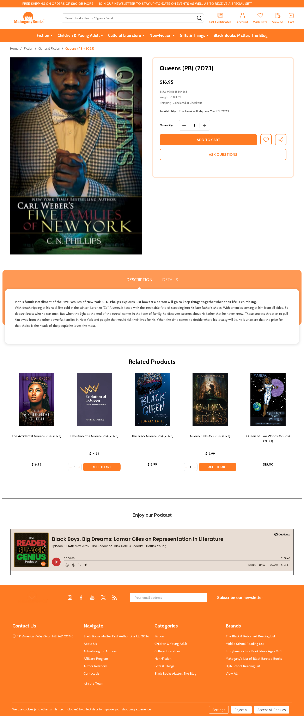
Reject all (241, 710)
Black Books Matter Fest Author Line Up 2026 (116, 636)
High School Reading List (243, 666)
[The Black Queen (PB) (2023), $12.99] (152, 399)
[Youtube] (92, 597)
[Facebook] (81, 597)
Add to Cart (208, 140)
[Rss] (114, 597)
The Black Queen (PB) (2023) (152, 436)
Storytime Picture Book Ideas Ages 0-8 (253, 651)
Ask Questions (223, 154)
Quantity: (167, 125)
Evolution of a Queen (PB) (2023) (94, 436)
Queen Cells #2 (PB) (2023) (210, 436)
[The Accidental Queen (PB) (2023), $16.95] (36, 399)
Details (170, 279)
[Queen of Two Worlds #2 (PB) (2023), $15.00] (268, 399)
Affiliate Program (96, 659)
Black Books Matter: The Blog (240, 35)
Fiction (43, 35)
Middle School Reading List (245, 644)
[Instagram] (69, 597)
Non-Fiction (160, 35)
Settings (218, 710)
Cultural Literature (124, 35)
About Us (90, 644)
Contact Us (91, 673)
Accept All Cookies (271, 710)
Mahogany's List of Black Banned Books (254, 659)
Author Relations (96, 666)
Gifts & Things (192, 35)
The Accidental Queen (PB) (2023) (36, 436)
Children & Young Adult (78, 35)
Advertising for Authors (100, 651)
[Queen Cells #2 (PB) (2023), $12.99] (210, 399)
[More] (51, 35)
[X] (103, 597)
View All (232, 673)
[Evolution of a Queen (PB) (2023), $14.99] (94, 399)
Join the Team (93, 683)
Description (139, 279)
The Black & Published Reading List (250, 636)
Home (14, 48)
